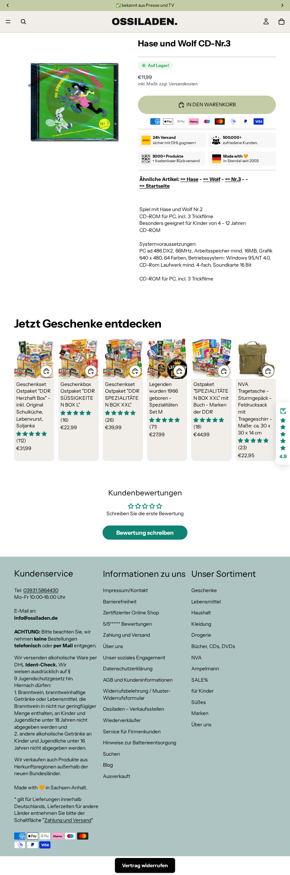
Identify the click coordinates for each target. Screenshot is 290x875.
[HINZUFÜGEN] (46, 371)
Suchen (111, 754)
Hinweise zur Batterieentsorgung (139, 743)
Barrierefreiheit (120, 601)
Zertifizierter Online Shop (131, 613)
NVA (196, 657)
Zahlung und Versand (67, 820)
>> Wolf (211, 179)
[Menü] (8, 21)
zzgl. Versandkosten (178, 83)
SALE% (199, 680)
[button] (283, 433)
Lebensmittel (206, 601)
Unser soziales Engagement (134, 657)
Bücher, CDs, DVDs (213, 646)
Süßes (198, 702)
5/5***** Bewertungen (127, 624)
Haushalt (201, 613)
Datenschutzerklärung (127, 669)
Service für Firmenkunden (132, 731)
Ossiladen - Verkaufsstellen (133, 709)
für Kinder (202, 691)
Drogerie (201, 635)
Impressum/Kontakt (125, 590)
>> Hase (189, 179)
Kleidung (201, 624)
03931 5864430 (40, 590)
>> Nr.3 (233, 179)
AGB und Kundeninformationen (138, 680)
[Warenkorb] (281, 21)
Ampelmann (205, 669)
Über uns (113, 646)
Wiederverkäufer (122, 720)
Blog (108, 765)
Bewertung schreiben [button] (145, 532)
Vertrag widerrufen (145, 865)
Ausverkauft (116, 776)
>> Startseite (154, 186)
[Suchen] (23, 21)
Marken (199, 713)
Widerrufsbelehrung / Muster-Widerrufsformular (137, 694)
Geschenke (204, 590)
